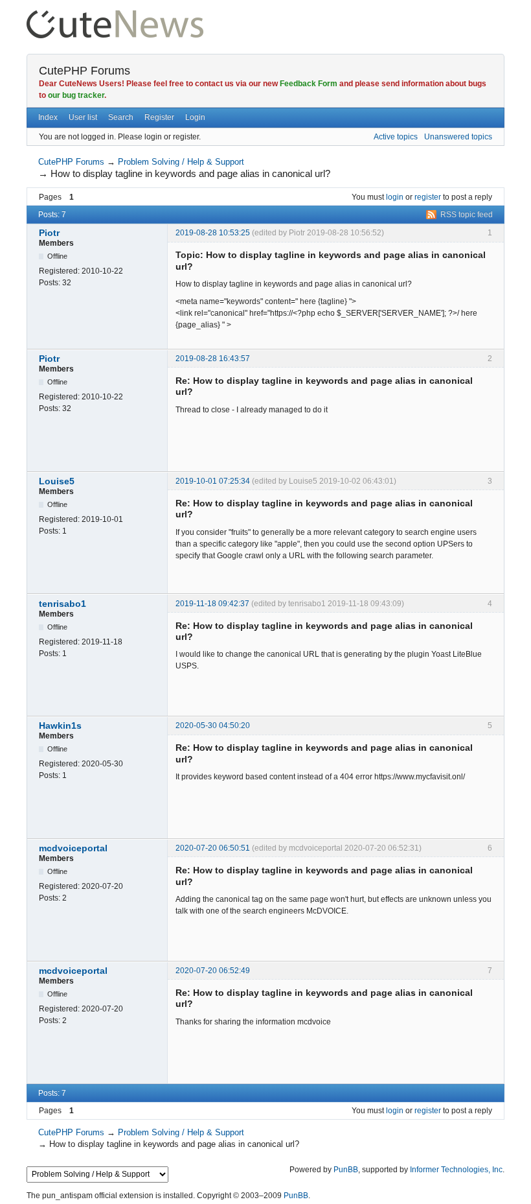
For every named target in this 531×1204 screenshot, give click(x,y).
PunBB (345, 1169)
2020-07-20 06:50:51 (212, 848)
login (394, 197)
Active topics (396, 136)
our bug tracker (76, 95)
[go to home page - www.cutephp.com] (115, 15)
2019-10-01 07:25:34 (212, 481)
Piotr (49, 233)
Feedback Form (308, 83)
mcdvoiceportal (73, 848)
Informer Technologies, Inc (456, 1169)
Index (48, 117)
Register (159, 117)
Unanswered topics (458, 136)
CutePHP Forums (84, 70)
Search (120, 117)
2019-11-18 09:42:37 (212, 603)
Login (195, 117)
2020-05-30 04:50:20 (212, 725)
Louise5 (56, 481)
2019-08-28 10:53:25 (212, 232)
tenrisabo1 (62, 603)
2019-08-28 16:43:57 (212, 358)
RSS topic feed (466, 214)
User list (83, 117)
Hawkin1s (60, 725)
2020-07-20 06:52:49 (212, 970)
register (427, 197)
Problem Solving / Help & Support (181, 162)
